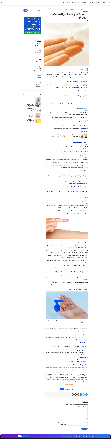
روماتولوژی (39, 68)
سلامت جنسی (83, 9)
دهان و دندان (38, 64)
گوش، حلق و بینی (38, 84)
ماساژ (82, 128)
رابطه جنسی (76, 76)
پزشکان (89, 2)
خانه (98, 2)
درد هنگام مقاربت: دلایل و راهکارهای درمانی (30, 98)
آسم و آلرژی (39, 43)
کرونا (40, 79)
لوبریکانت (84, 72)
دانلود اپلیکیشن (25, 436)
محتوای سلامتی (38, 86)
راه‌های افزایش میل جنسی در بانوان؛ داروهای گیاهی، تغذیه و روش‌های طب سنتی (29, 104)
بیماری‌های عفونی (38, 48)
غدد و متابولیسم (38, 75)
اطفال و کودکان (38, 47)
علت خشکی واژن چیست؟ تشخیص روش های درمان (30, 114)
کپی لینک (62, 389)
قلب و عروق (39, 77)
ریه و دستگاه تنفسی (37, 70)
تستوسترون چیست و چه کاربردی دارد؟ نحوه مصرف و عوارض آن (29, 109)
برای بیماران (95, 2)
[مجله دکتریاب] (105, 2)
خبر (40, 57)
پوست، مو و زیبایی (38, 50)
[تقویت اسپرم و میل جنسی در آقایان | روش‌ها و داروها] (38, 121)
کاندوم (82, 95)
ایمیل (87, 422)
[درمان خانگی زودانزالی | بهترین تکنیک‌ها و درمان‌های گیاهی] (84, 136)
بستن (20, 436)
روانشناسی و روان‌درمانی (37, 66)
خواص (40, 59)
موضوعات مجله (83, 2)
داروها (40, 63)
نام (87, 418)
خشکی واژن (83, 159)
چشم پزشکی (39, 55)
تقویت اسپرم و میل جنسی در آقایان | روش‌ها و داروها (29, 119)
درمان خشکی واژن (54, 159)
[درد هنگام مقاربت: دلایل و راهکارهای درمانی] (38, 99)
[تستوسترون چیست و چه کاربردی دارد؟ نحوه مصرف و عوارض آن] (62, 136)
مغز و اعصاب (39, 88)
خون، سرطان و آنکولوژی (37, 61)
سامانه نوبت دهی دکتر (67, 2)
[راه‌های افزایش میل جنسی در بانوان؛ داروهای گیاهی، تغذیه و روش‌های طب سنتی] (38, 104)
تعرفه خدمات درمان (76, 2)
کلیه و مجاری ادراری (38, 81)
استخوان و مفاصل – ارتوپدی (36, 45)
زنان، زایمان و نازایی (37, 72)
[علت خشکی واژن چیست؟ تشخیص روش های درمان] (38, 115)
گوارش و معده (38, 82)
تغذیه (40, 54)
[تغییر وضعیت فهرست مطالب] (85, 69)
